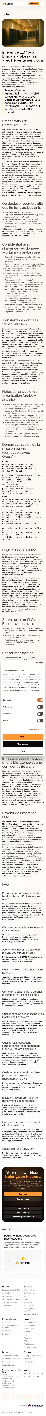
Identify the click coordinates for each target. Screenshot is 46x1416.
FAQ (25, 1341)
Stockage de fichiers (10, 1299)
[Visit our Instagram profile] (34, 1373)
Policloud (27, 1359)
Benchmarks (7, 1331)
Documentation (30, 1322)
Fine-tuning (28, 1299)
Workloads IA (29, 1290)
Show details (34, 730)
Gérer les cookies (9, 1388)
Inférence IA (29, 1293)
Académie (28, 1338)
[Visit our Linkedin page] (38, 1373)
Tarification (6, 1305)
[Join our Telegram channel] (34, 1377)
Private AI (28, 1302)
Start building (23, 1212)
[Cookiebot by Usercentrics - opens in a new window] (33, 662)
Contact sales (23, 1199)
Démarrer (33, 4)
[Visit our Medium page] (43, 1373)
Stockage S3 (7, 1296)
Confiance (6, 1322)
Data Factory (29, 1362)
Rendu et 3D (29, 1305)
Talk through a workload (23, 1217)
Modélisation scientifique (29, 1310)
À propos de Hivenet (10, 1356)
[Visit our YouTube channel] (29, 1377)
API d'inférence (8, 1293)
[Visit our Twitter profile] (25, 1377)
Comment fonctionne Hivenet (10, 1326)
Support (27, 1332)
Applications (29, 1344)
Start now (23, 1194)
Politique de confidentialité (8, 1380)
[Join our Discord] (25, 1373)
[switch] (40, 707)
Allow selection (23, 744)
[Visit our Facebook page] (29, 1373)
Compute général (31, 1314)
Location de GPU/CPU (11, 1290)
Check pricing (23, 1208)
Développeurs (29, 1325)
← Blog (6, 14)
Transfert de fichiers (10, 1302)
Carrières (6, 1362)
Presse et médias (9, 1365)
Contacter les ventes (10, 1359)
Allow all (23, 737)
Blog (25, 1335)
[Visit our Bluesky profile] (38, 1377)
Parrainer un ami (30, 1347)
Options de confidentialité (8, 1384)
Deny (23, 751)
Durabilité (6, 1334)
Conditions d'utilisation (11, 1376)
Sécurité (5, 1374)
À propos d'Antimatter (33, 1356)
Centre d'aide (29, 1329)
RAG (25, 1296)
